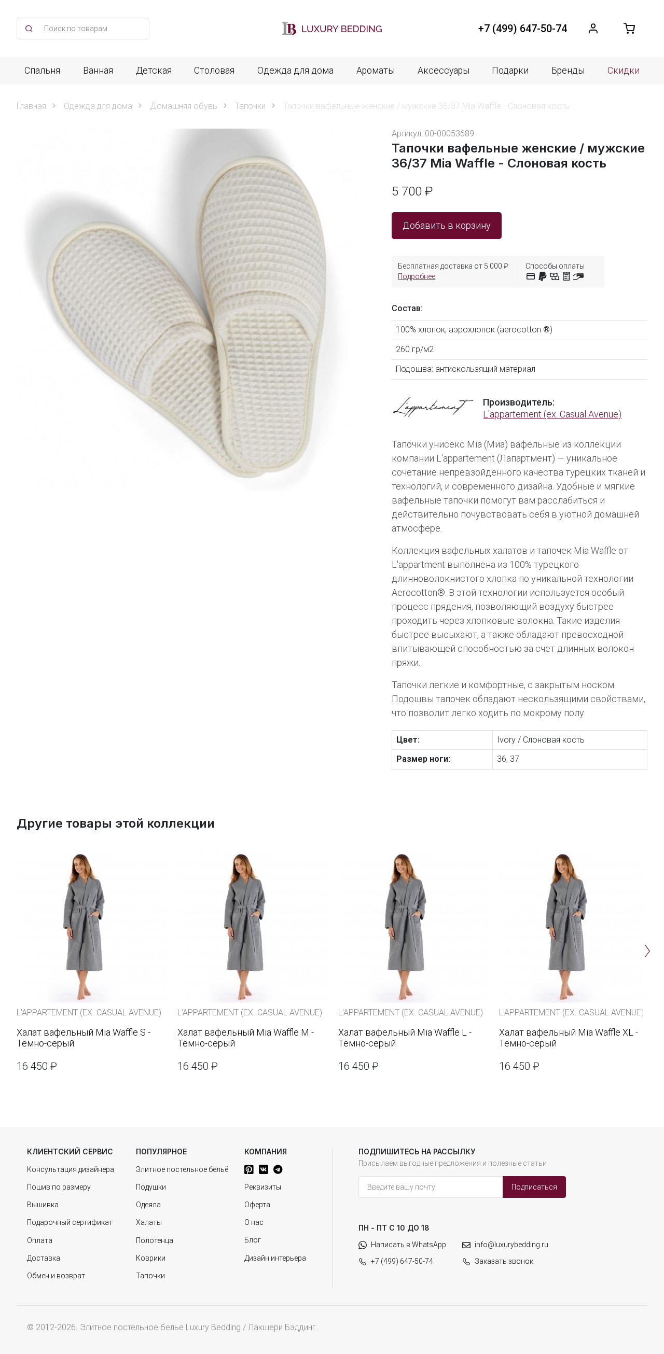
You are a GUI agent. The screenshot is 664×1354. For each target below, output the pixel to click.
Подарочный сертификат (70, 1222)
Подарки (510, 70)
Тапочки (150, 1276)
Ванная (98, 70)
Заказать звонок (504, 1261)
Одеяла (148, 1205)
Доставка (43, 1258)
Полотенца (154, 1240)
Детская (154, 70)
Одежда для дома (295, 70)
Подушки (151, 1187)
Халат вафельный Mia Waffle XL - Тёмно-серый (568, 1038)
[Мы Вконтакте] (263, 1169)
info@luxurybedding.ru (511, 1244)
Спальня (42, 70)
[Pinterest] (249, 1169)
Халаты (149, 1222)
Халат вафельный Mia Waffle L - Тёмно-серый (405, 1038)
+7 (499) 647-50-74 (402, 1261)
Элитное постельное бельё (182, 1169)
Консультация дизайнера (70, 1169)
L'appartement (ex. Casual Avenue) (552, 414)
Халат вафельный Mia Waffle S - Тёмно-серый (83, 1038)
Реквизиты (262, 1187)
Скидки (623, 70)
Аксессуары (443, 70)
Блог (252, 1240)
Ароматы (375, 70)
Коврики (150, 1258)
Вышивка (43, 1205)
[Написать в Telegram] (277, 1169)
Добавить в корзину (447, 225)
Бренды (568, 70)
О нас (254, 1222)
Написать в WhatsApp (408, 1244)
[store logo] (332, 28)
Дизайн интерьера (275, 1258)
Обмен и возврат (56, 1276)
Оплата (39, 1240)
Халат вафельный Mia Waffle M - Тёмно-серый (245, 1038)
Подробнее (416, 276)
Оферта (257, 1205)
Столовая (214, 70)
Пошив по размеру (59, 1187)
